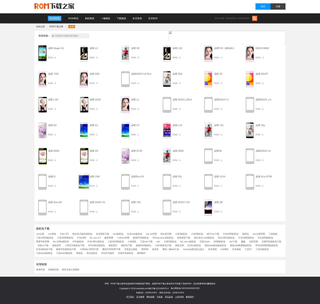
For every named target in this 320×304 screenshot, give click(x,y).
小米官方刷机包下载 (74, 245)
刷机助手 (113, 245)
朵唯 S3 (218, 73)
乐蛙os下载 (43, 245)
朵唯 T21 (219, 125)
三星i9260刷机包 (65, 237)
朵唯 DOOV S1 (97, 202)
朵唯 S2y (260, 125)
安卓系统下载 (102, 234)
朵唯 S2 (135, 48)
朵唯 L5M (95, 176)
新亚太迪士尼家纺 (70, 269)
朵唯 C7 (135, 125)
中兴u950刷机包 (265, 237)
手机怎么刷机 (130, 249)
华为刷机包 (78, 241)
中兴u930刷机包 (230, 234)
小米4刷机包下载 (163, 245)
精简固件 (141, 253)
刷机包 (245, 234)
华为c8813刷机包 (226, 237)
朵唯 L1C (177, 125)
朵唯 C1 (94, 125)
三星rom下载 (146, 241)
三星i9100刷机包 (116, 241)
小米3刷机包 (181, 234)
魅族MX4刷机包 (143, 245)
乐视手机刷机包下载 (271, 241)
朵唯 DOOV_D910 (182, 99)
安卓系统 (212, 249)
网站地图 (150, 297)
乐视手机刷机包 (125, 253)
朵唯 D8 (218, 202)
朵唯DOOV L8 (263, 151)
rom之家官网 (259, 234)
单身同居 (40, 269)
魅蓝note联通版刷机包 (241, 245)
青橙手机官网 (42, 241)
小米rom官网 (123, 237)
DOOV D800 (262, 48)
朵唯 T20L (53, 73)
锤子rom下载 (213, 234)
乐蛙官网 (253, 241)
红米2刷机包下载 (44, 249)
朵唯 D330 (95, 99)
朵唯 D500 (53, 151)
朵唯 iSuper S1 (56, 48)
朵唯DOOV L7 (221, 99)
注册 (278, 6)
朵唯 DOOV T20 (181, 202)
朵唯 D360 (178, 151)
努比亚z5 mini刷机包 (204, 237)
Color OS (64, 234)
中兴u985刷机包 (246, 237)
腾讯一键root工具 (170, 249)
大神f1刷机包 (170, 241)
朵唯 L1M (53, 99)
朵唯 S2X (177, 73)
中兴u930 (81, 237)
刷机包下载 (126, 245)
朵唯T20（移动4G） (225, 48)
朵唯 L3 (94, 48)
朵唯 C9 (94, 151)
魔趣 (243, 241)
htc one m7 (95, 237)
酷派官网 (108, 237)
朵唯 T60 (136, 202)
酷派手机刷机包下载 (66, 249)
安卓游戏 (137, 18)
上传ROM (179, 297)
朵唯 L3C (177, 48)
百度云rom (205, 241)
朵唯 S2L (177, 176)
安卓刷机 (236, 249)
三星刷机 (273, 234)
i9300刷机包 (219, 241)
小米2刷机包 (197, 234)
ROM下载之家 (56, 26)
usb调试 (224, 249)
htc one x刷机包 (188, 241)
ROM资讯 (73, 18)
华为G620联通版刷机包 (266, 245)
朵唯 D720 (136, 151)
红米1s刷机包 (194, 245)
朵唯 (72, 26)
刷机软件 (56, 245)
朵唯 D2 (52, 125)
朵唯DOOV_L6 (263, 99)
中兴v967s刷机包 (95, 241)
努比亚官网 (165, 234)
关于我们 (130, 297)
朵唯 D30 (94, 73)
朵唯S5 (218, 151)
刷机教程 (89, 18)
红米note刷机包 (134, 234)
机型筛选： (44, 35)
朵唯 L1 (135, 99)
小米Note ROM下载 (89, 249)
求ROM (144, 249)
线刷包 (79, 253)
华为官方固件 (107, 253)
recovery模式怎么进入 (193, 249)
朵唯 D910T (262, 73)
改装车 (155, 249)
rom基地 (52, 234)
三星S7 (248, 249)
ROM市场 (55, 18)
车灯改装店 (91, 253)
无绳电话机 (53, 269)
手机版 (160, 297)
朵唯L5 (52, 176)
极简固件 (190, 297)
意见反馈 (169, 297)
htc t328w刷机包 (61, 241)
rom (158, 241)
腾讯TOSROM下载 (111, 249)
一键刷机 (105, 18)
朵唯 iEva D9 (55, 202)
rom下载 (233, 241)
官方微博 (140, 297)
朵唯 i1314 (219, 176)
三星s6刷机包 (262, 249)
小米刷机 (132, 241)
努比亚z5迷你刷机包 (82, 234)
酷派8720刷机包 (141, 237)
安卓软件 (153, 18)
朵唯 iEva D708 (264, 176)
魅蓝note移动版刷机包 (215, 245)
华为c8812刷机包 (96, 245)
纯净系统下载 (183, 237)
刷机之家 (179, 245)
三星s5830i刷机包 (44, 237)
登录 (263, 6)
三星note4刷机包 (44, 253)
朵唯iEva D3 (137, 176)
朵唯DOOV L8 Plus (141, 73)
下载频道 (121, 18)
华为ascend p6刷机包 (162, 237)
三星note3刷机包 (64, 253)
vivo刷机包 (118, 234)
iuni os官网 (151, 234)
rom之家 (40, 234)
